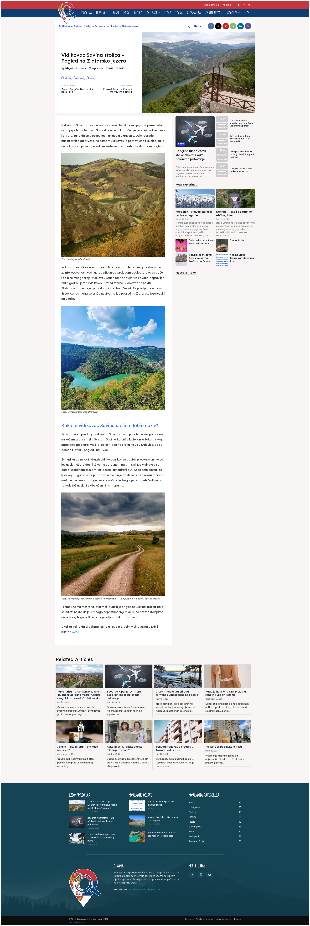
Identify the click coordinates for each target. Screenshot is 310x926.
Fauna (179, 13)
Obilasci (152, 13)
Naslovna (67, 26)
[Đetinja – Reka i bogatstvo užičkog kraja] (235, 198)
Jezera (138, 13)
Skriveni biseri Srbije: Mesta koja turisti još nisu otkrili (240, 139)
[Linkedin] (240, 26)
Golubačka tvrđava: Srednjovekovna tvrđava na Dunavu (200, 258)
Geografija (194, 13)
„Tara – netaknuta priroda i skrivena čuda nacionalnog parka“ (241, 123)
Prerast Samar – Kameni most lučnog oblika (117, 90)
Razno (91, 78)
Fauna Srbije (236, 240)
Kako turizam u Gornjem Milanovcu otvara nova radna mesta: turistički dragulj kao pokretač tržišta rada (79, 695)
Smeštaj (232, 13)
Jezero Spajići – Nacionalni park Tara (77, 90)
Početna (87, 13)
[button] (248, 13)
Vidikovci (79, 78)
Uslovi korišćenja (223, 919)
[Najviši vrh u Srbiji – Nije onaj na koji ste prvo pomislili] (137, 821)
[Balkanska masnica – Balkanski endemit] (181, 245)
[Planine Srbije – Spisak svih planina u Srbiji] (222, 259)
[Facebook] (238, 5)
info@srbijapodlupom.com (146, 889)
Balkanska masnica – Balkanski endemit (201, 242)
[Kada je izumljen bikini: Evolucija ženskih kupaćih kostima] (222, 155)
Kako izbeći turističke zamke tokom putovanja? (124, 748)
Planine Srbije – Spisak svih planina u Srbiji (241, 258)
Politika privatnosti (204, 919)
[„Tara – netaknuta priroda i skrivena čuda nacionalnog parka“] (222, 123)
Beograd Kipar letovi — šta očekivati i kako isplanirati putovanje (192, 155)
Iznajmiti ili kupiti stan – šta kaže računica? (241, 170)
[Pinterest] (225, 26)
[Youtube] (249, 5)
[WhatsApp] (233, 26)
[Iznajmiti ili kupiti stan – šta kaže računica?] (222, 170)
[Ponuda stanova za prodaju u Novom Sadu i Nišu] (178, 732)
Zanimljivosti (214, 13)
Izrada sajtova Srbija (77, 922)
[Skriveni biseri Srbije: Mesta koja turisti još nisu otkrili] (222, 139)
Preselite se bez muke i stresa (223, 746)
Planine (100, 13)
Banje (116, 13)
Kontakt (227, 4)
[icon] (60, 26)
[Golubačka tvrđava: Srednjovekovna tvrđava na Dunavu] (181, 259)
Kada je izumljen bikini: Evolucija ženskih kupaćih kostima (241, 154)
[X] (218, 26)
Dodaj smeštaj (211, 4)
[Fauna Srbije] (222, 245)
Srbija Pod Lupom (75, 68)
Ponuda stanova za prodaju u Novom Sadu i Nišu (174, 748)
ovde (75, 632)
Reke (126, 13)
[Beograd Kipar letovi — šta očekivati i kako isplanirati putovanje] (195, 131)
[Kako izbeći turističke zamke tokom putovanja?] (129, 732)
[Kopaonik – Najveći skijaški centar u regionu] (195, 198)
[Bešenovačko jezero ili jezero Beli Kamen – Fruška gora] (137, 836)
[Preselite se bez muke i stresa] (227, 732)
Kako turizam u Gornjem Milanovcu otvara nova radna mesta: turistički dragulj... (102, 804)
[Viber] (248, 26)
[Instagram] (244, 5)
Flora (168, 13)
